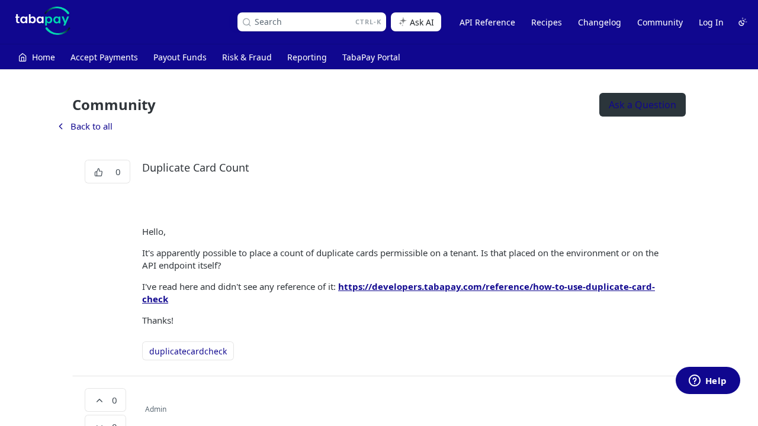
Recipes (546, 22)
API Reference (487, 22)
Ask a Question (642, 104)
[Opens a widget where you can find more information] (707, 381)
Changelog (599, 22)
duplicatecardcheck (188, 351)
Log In (711, 22)
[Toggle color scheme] (742, 21)
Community (660, 22)
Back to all (84, 126)
